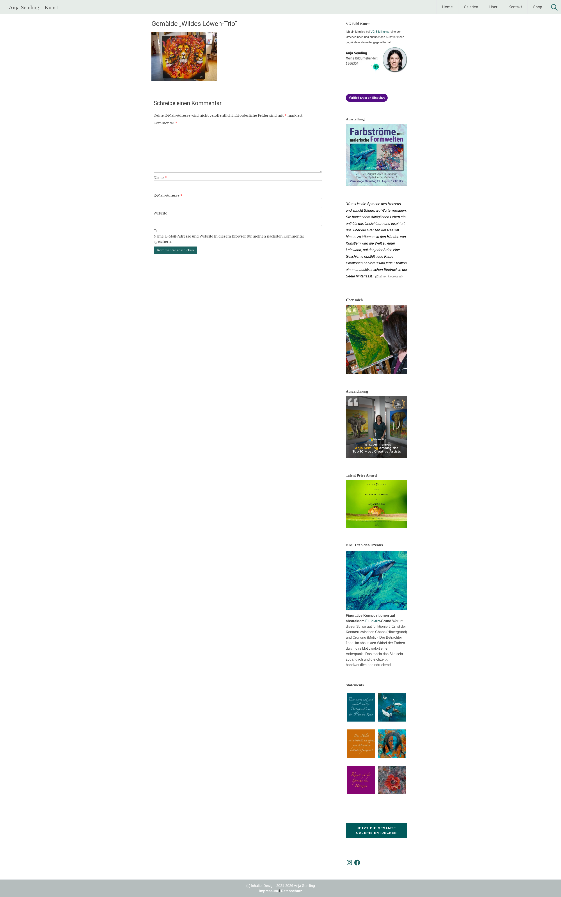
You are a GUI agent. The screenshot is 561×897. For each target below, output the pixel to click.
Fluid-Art (372, 621)
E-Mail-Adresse (168, 195)
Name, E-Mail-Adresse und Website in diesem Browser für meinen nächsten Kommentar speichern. (229, 239)
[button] (361, 708)
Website (160, 213)
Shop (537, 7)
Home (447, 7)
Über (493, 7)
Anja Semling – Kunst (33, 7)
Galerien (471, 7)
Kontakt (515, 7)
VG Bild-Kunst (380, 31)
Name (160, 177)
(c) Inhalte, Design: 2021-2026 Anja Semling (280, 886)
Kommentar (165, 123)
